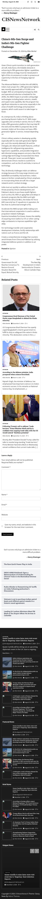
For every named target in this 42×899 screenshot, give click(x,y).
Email (4, 505)
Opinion (12, 248)
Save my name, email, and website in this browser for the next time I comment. (20, 526)
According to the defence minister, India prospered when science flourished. (18, 373)
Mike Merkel (31, 51)
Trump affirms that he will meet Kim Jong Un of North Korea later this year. (26, 814)
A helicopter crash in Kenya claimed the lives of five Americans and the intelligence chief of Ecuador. (25, 697)
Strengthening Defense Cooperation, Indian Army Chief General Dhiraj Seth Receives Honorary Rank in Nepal (25, 834)
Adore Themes (14, 896)
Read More (6, 653)
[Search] (38, 30)
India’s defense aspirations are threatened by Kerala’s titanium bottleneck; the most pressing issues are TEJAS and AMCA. (25, 660)
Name (4, 494)
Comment (6, 467)
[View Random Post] (35, 30)
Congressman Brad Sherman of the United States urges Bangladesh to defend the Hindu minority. (20, 318)
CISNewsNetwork (21, 19)
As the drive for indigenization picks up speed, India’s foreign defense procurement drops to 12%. (25, 673)
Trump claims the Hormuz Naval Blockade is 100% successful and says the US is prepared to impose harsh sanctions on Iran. (24, 685)
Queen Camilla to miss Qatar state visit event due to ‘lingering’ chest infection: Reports (20, 639)
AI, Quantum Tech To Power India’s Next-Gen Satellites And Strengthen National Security (26, 823)
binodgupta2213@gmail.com (13, 643)
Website (5, 515)
